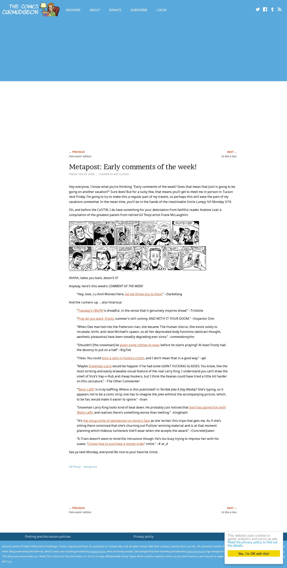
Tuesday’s (90, 310)
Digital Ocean (98, 551)
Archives (73, 10)
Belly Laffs (86, 389)
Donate (115, 10)
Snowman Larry (100, 366)
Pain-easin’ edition (80, 156)
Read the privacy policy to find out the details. (252, 543)
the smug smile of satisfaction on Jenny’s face (116, 421)
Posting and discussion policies (48, 536)
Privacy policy (143, 536)
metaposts (90, 466)
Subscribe (138, 10)
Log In (161, 10)
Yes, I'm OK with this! (253, 553)
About (95, 10)
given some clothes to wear (140, 345)
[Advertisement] (71, 49)
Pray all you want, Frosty (96, 318)
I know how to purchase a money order (116, 444)
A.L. (10, 561)
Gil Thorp (75, 466)
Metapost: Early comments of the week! (133, 166)
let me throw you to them (143, 294)
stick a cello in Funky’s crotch (123, 358)
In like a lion (229, 156)
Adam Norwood (195, 551)
